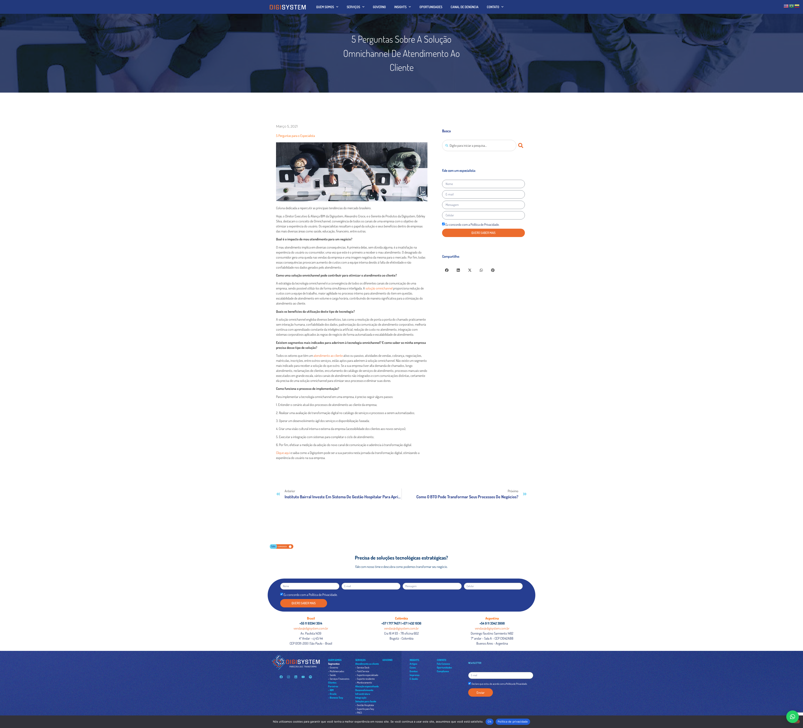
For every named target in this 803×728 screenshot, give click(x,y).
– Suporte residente (365, 678)
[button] (446, 270)
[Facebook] (281, 677)
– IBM (331, 690)
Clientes (332, 682)
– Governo (333, 667)
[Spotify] (310, 677)
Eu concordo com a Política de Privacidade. (472, 224)
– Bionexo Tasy (335, 697)
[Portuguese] (791, 6)
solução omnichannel (379, 288)
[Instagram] (288, 677)
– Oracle (332, 693)
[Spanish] (797, 6)
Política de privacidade (513, 721)
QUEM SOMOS (325, 7)
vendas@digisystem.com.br (311, 628)
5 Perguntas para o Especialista (295, 136)
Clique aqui (283, 453)
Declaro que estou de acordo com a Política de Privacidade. (499, 684)
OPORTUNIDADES (430, 7)
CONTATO (493, 7)
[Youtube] (303, 677)
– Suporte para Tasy (364, 708)
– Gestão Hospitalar (364, 705)
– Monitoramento (363, 682)
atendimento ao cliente (328, 355)
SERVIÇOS (353, 7)
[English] (786, 6)
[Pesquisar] (521, 145)
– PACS (358, 712)
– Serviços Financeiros (338, 678)
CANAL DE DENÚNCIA (464, 7)
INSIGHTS (400, 7)
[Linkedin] (296, 677)
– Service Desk (362, 667)
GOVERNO (379, 7)
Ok (489, 721)
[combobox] (479, 145)
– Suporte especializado (366, 675)
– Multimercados (336, 671)
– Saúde (332, 675)
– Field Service (362, 671)
